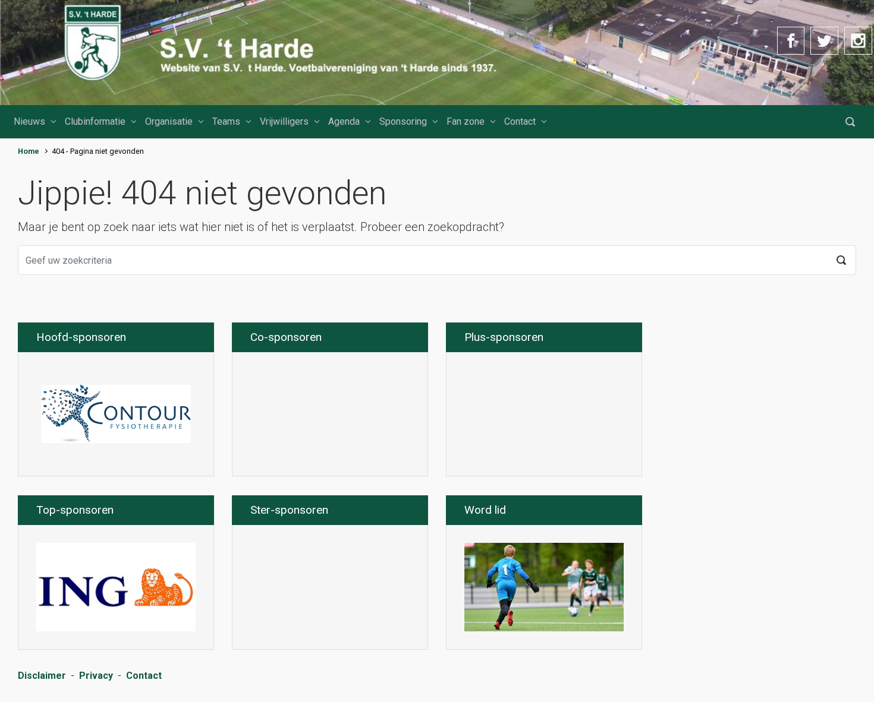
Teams (226, 121)
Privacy (96, 675)
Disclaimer (42, 675)
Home (28, 151)
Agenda (344, 121)
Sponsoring (403, 121)
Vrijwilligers (284, 121)
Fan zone (466, 121)
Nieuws (29, 121)
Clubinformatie (95, 121)
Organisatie (169, 121)
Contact (520, 121)
